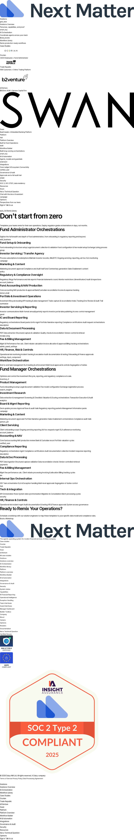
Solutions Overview (7, 787)
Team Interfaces (6, 603)
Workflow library (5, 567)
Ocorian (2, 544)
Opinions (3, 623)
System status (5, 589)
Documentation (5, 629)
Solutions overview (6, 561)
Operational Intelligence (8, 597)
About (2, 617)
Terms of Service (6, 779)
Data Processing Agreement (33, 779)
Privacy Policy (17, 779)
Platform (3, 135)
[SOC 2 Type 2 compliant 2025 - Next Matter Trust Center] (67, 721)
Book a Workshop (7, 519)
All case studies (5, 555)
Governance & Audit (7, 583)
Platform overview (6, 572)
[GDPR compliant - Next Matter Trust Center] (67, 660)
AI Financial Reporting (7, 595)
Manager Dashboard (7, 609)
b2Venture (3, 553)
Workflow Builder (6, 575)
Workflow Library (6, 793)
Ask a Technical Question (9, 631)
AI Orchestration (5, 564)
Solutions (3, 19)
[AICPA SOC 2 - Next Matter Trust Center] (67, 643)
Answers (3, 626)
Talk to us (9, 205)
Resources (4, 186)
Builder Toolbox (5, 612)
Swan (2, 550)
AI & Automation (5, 578)
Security (3, 586)
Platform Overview (7, 813)
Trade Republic (5, 547)
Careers (3, 620)
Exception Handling (6, 600)
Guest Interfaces (6, 606)
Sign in (2, 205)
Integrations (4, 581)
